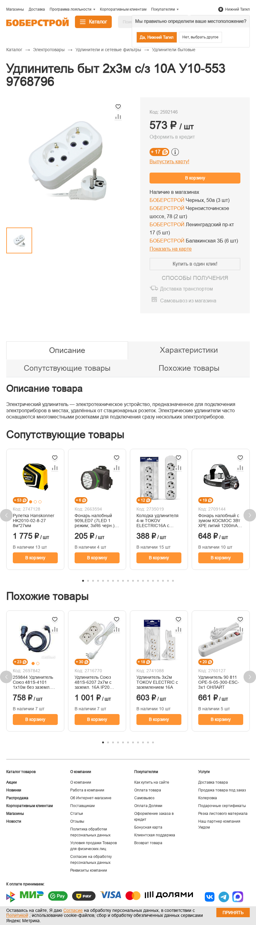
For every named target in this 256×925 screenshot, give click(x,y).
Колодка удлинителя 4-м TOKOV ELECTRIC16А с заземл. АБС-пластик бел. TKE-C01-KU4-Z (158, 520)
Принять (233, 912)
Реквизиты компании (88, 870)
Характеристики (189, 349)
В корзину (195, 177)
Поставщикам (82, 806)
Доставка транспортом (186, 288)
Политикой (17, 915)
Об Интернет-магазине (90, 798)
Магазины (15, 813)
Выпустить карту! (169, 161)
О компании (80, 782)
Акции (11, 782)
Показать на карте (171, 249)
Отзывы (77, 821)
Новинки (13, 790)
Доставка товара (213, 782)
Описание (67, 350)
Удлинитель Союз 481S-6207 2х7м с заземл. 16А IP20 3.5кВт (93, 682)
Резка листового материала (223, 813)
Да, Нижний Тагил (157, 37)
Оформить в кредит (172, 136)
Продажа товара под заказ (222, 790)
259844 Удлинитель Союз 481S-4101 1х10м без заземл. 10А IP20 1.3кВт (33, 682)
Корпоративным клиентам (29, 806)
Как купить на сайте (151, 782)
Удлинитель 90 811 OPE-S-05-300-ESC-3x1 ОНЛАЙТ (218, 682)
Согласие (73, 910)
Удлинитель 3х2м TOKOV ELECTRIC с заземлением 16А (157, 682)
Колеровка (207, 798)
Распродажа (17, 798)
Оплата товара (147, 790)
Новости (13, 821)
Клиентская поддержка (154, 835)
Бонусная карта (148, 827)
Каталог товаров (21, 772)
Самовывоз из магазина (188, 300)
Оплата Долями (148, 806)
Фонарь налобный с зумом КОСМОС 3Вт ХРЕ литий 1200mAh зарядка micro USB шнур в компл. (219, 520)
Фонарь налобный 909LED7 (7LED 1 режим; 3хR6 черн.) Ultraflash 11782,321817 (95, 520)
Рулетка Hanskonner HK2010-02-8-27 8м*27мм (33, 520)
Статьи (76, 813)
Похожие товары (189, 368)
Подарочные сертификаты (222, 806)
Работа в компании (87, 790)
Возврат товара (148, 843)
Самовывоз (144, 798)
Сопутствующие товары (67, 368)
